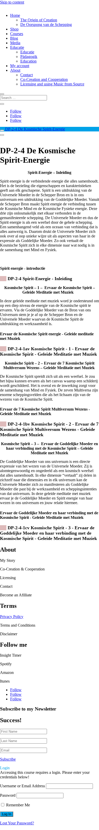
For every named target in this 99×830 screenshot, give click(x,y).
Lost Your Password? (17, 823)
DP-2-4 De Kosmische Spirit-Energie (35, 129)
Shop (14, 29)
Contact (26, 75)
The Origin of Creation (38, 20)
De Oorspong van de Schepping (46, 24)
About (15, 70)
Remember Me (17, 805)
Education (28, 61)
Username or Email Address (22, 786)
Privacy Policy (11, 616)
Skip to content (12, 2)
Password (7, 795)
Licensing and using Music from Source (52, 84)
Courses (16, 34)
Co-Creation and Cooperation (44, 79)
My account (19, 66)
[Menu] (2, 135)
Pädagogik (28, 56)
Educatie (17, 47)
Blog (14, 38)
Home (15, 15)
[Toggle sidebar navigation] (2, 130)
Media (15, 43)
